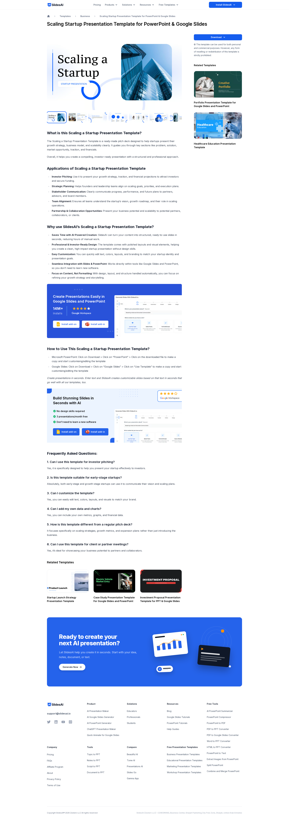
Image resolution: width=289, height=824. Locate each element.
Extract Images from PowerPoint (222, 759)
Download (216, 37)
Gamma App (133, 778)
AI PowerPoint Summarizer (220, 711)
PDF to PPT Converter (218, 729)
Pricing (50, 754)
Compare (132, 747)
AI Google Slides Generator (100, 717)
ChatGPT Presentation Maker (101, 729)
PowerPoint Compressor (219, 717)
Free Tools (212, 704)
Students (131, 723)
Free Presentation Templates (182, 747)
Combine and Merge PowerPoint (223, 771)
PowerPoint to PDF (216, 723)
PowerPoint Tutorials (177, 723)
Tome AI (131, 760)
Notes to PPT (93, 760)
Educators (132, 711)
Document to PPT (95, 772)
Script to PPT (93, 766)
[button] (66, 431)
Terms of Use (53, 785)
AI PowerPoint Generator (99, 723)
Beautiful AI (132, 754)
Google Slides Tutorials (178, 717)
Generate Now (70, 667)
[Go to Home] (48, 16)
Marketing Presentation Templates (184, 766)
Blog (169, 711)
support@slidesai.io (59, 713)
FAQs (49, 760)
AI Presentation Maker (98, 711)
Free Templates (167, 4)
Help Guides (173, 729)
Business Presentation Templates (183, 754)
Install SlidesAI (224, 4)
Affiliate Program (55, 767)
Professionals (133, 717)
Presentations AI (135, 766)
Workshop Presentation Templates (184, 772)
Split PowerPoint (215, 765)
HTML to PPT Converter (219, 747)
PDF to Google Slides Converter (223, 735)
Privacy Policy (54, 779)
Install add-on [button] (69, 324)
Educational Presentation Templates (184, 760)
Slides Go (131, 772)
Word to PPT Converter (218, 741)
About (50, 773)
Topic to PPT (93, 754)
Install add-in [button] (98, 324)
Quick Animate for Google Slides (103, 735)
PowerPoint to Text (216, 753)
